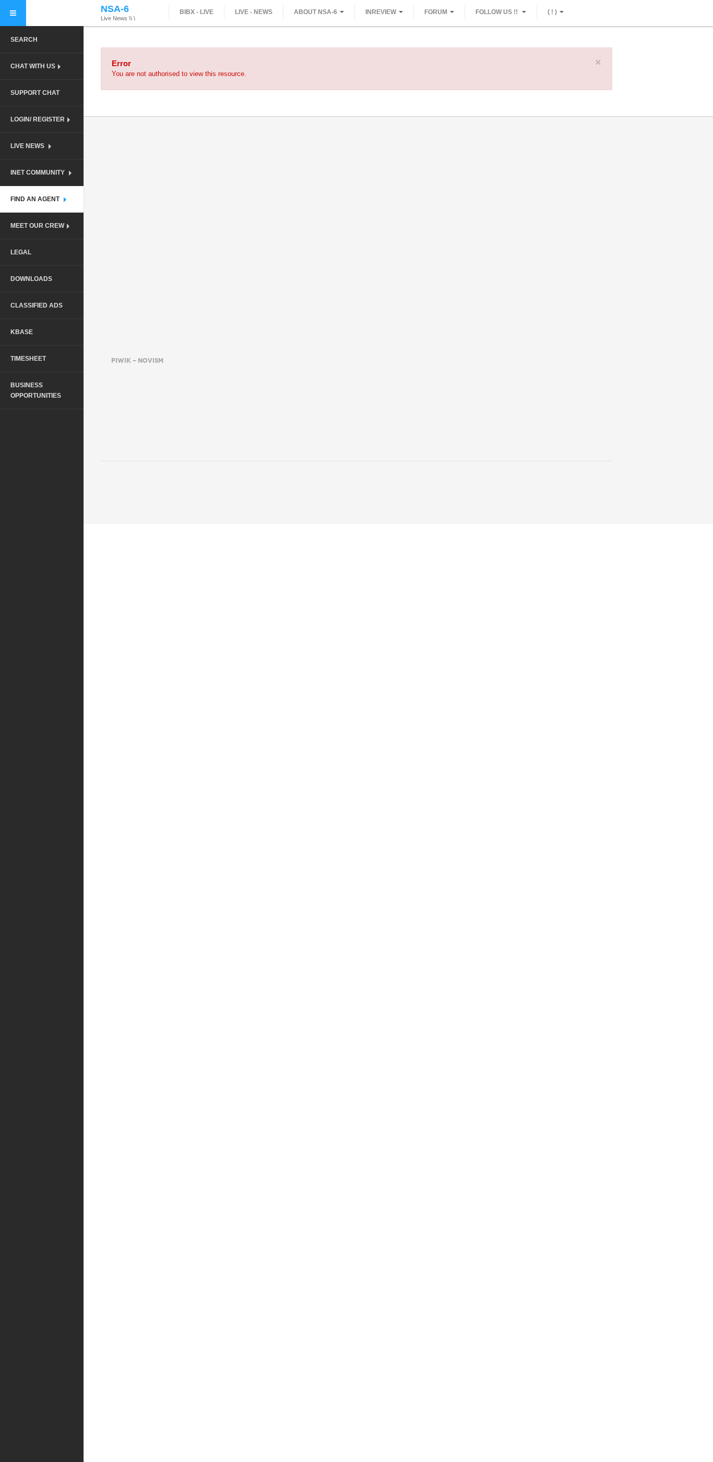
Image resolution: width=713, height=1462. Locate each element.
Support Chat (35, 92)
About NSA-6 (315, 12)
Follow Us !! (497, 12)
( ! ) (552, 12)
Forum (435, 12)
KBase (21, 332)
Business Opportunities (35, 390)
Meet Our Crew (37, 225)
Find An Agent (35, 199)
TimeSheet (28, 358)
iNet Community (38, 172)
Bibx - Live (196, 12)
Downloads (31, 278)
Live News (28, 146)
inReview (380, 12)
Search (24, 39)
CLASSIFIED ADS (36, 305)
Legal (20, 252)
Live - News (253, 12)
